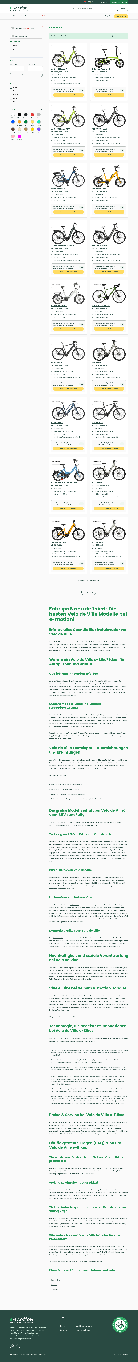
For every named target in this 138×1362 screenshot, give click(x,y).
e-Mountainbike (92, 822)
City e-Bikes (97, 877)
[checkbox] (11, 46)
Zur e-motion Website (120, 1354)
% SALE (44, 16)
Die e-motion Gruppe (82, 1330)
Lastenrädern (74, 905)
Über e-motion (80, 1322)
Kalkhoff (54, 1285)
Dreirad (23, 16)
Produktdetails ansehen (68, 95)
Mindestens (13, 64)
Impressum (14, 1354)
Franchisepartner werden (84, 1326)
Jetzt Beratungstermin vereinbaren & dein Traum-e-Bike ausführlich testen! (75, 1262)
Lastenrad (34, 16)
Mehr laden (89, 592)
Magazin (108, 16)
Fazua (54, 768)
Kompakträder (58, 938)
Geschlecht (15, 41)
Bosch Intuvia (65, 853)
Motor (12, 83)
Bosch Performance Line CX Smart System (105, 853)
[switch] (12, 28)
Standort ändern (120, 36)
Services (97, 16)
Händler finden (121, 16)
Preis (12, 60)
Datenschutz (24, 1354)
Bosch (123, 766)
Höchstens (31, 64)
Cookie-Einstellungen (38, 1354)
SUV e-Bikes (68, 822)
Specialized (55, 1290)
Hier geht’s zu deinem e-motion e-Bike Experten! (66, 1017)
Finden (122, 9)
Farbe (12, 109)
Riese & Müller (56, 1280)
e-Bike (13, 16)
